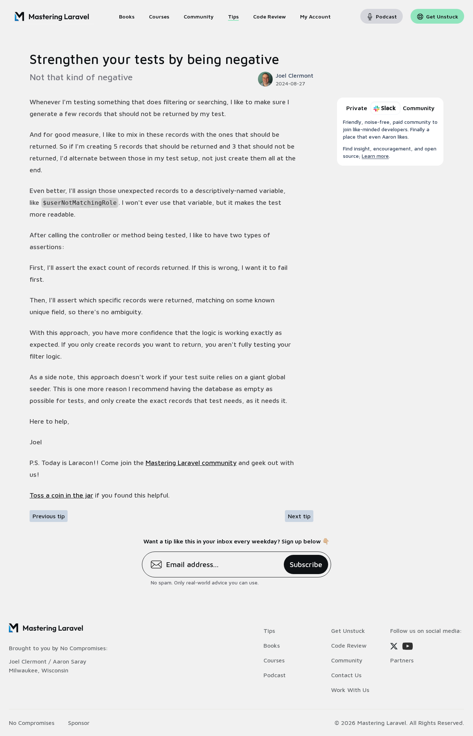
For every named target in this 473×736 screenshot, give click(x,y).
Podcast (274, 675)
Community (347, 660)
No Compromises (83, 648)
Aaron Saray (69, 661)
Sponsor (78, 722)
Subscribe (306, 564)
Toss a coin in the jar (61, 495)
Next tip (299, 516)
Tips (269, 630)
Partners (402, 660)
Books (271, 645)
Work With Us (350, 689)
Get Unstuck (348, 630)
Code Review (349, 645)
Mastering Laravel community (191, 463)
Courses (274, 660)
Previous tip (49, 516)
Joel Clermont (28, 661)
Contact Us (346, 675)
